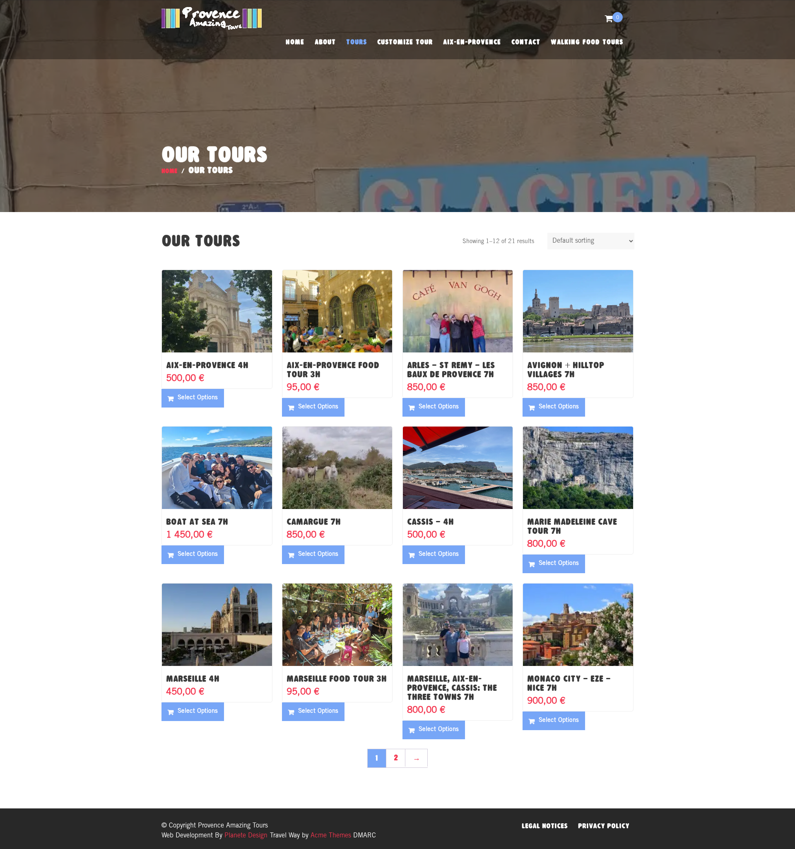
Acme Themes (331, 835)
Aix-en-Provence (472, 42)
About (325, 42)
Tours (356, 42)
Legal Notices (545, 826)
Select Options (198, 398)
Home (295, 42)
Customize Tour (405, 42)
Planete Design (244, 835)
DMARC (364, 835)
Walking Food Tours (587, 42)
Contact (525, 42)
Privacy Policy (603, 826)
